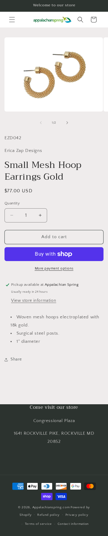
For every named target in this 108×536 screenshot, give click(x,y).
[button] (12, 19)
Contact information (73, 524)
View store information (33, 300)
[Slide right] (67, 122)
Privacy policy (76, 515)
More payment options (54, 268)
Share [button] (16, 359)
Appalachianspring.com (51, 507)
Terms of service (38, 524)
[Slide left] (40, 122)
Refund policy (48, 515)
